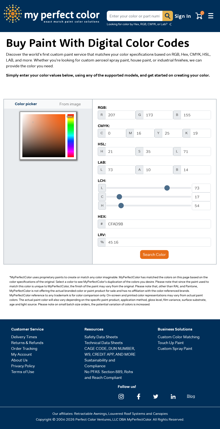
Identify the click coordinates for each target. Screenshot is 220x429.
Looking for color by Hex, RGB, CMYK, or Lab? (137, 24)
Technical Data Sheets (103, 342)
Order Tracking (24, 348)
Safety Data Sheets (101, 337)
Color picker (26, 103)
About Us (19, 360)
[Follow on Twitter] (155, 396)
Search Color (154, 254)
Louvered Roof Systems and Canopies (138, 414)
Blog (191, 396)
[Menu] (211, 16)
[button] (167, 16)
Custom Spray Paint (175, 348)
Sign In (183, 16)
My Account (21, 354)
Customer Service (27, 329)
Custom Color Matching (179, 337)
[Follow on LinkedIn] (173, 396)
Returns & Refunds (27, 342)
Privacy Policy (23, 366)
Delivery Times (24, 337)
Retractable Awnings (90, 414)
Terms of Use (22, 371)
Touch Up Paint (171, 342)
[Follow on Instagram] (121, 396)
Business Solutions (175, 329)
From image (70, 104)
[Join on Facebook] (138, 396)
